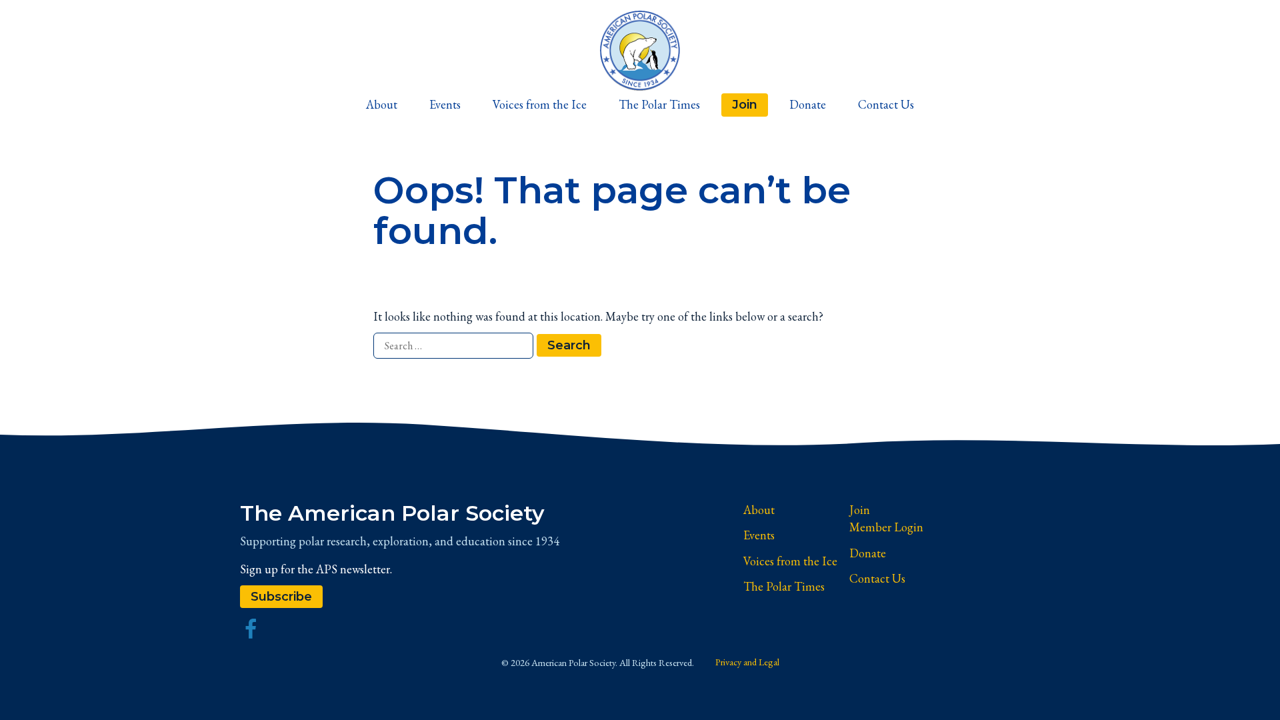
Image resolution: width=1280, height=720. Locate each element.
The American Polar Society (392, 513)
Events (445, 104)
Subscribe (281, 596)
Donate (807, 104)
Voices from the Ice (540, 104)
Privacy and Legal (747, 661)
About (381, 104)
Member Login (886, 527)
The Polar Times (659, 104)
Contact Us (886, 104)
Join (744, 104)
